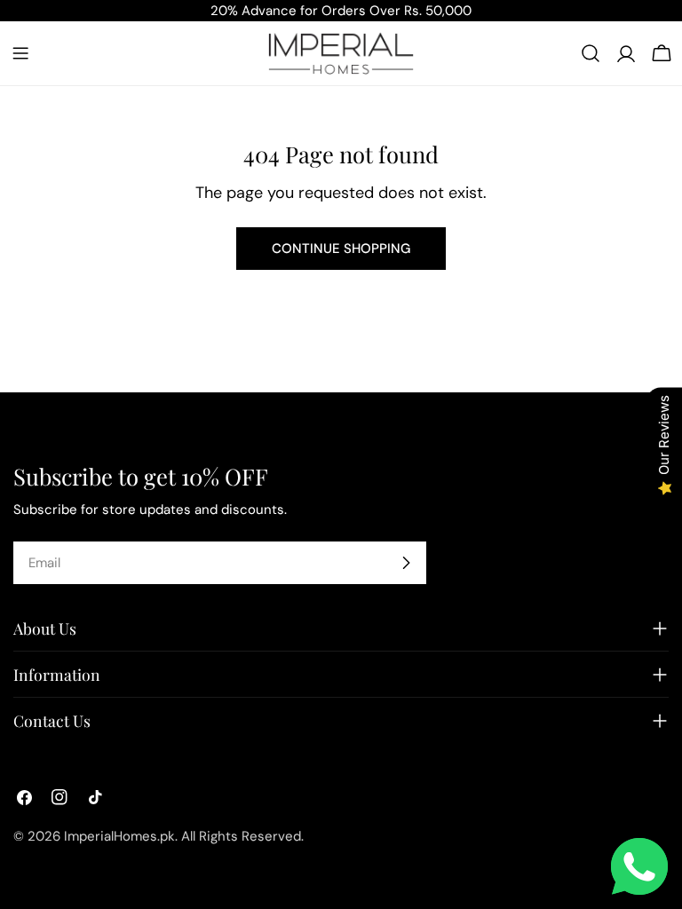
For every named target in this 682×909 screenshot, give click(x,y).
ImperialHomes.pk (119, 836)
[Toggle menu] (20, 53)
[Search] (590, 53)
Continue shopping (341, 248)
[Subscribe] (405, 562)
